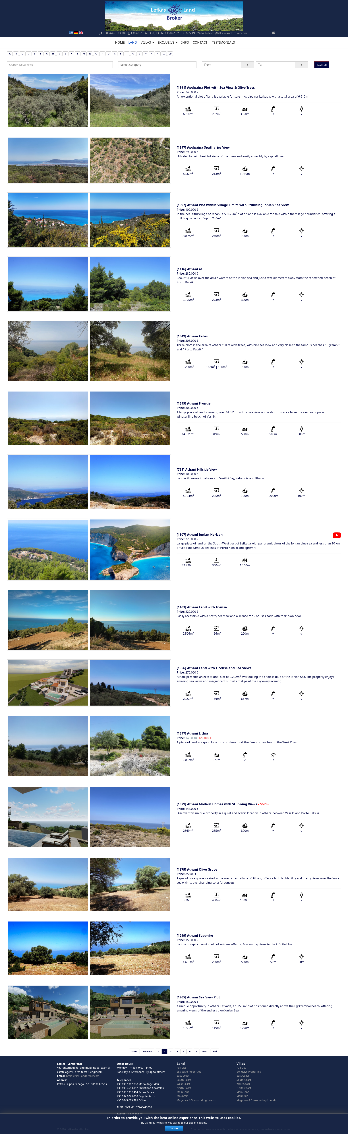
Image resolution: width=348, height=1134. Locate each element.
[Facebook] (273, 33)
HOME (120, 42)
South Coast (184, 1080)
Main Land (183, 1092)
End (215, 1051)
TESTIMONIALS (223, 42)
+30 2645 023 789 (114, 33)
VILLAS (146, 42)
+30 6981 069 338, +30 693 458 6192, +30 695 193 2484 (167, 33)
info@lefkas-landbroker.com (228, 33)
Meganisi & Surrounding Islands (196, 1100)
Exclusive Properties (189, 1071)
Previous (147, 1051)
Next (205, 1051)
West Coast (183, 1083)
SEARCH (322, 64)
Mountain (182, 1096)
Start (134, 1051)
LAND (132, 42)
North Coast (184, 1088)
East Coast (183, 1075)
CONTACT (200, 42)
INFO (185, 42)
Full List (181, 1067)
